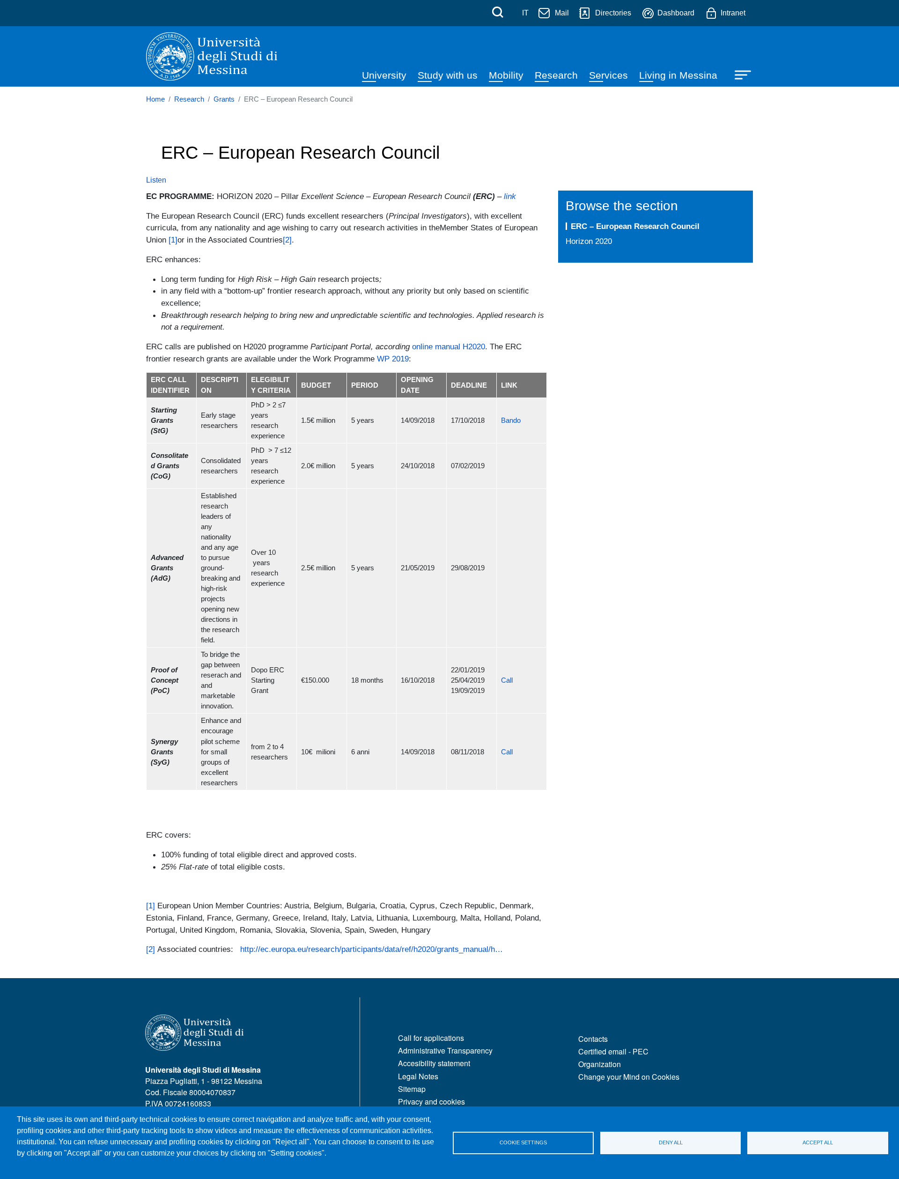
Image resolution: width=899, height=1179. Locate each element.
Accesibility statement (434, 1063)
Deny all (671, 1142)
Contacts (593, 1038)
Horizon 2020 (589, 241)
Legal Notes (418, 1076)
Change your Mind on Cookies (628, 1076)
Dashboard (675, 13)
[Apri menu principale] (738, 74)
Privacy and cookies (431, 1101)
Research (556, 75)
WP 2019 (393, 358)
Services (608, 75)
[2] (287, 239)
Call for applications (431, 1037)
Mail (562, 13)
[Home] (211, 56)
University (384, 75)
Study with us (448, 75)
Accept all (818, 1142)
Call (507, 680)
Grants (224, 99)
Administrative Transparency (445, 1050)
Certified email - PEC (613, 1051)
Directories (613, 13)
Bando (511, 420)
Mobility (506, 75)
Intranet (733, 13)
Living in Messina (678, 75)
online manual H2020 (448, 346)
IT (525, 13)
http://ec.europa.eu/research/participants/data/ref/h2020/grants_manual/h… (371, 949)
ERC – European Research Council (635, 226)
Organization (599, 1064)
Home (155, 99)
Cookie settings (523, 1142)
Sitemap (412, 1088)
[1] (173, 239)
